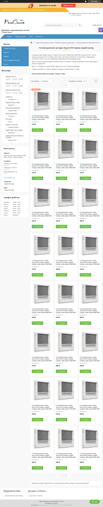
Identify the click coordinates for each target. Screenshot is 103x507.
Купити (38, 130)
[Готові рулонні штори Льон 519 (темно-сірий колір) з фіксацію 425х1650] (90, 149)
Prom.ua (61, 501)
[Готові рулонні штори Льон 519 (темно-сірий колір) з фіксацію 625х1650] (66, 293)
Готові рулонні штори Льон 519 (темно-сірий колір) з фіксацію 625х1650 (66, 310)
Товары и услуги (20, 36)
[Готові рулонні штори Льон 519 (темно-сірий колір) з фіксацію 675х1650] (42, 342)
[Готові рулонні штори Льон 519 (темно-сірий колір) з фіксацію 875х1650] (90, 438)
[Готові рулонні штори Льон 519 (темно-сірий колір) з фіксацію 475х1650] (66, 197)
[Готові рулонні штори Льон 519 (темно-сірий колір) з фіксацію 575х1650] (90, 245)
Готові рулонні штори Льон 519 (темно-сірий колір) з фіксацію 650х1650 (90, 310)
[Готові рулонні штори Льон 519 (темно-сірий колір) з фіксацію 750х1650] (42, 390)
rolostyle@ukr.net (9, 178)
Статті (6, 64)
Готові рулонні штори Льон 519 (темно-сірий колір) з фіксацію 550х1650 (66, 262)
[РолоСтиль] (14, 22)
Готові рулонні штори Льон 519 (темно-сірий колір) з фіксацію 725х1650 (90, 359)
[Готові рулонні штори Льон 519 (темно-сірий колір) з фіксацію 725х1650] (90, 342)
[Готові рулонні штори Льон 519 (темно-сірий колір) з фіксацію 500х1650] (90, 197)
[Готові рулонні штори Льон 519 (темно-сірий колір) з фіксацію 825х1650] (42, 438)
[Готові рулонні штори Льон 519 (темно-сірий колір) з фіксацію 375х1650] (42, 149)
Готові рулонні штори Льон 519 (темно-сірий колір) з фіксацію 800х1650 (90, 407)
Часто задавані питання (12, 60)
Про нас (6, 52)
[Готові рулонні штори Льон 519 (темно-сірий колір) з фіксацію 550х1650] (66, 245)
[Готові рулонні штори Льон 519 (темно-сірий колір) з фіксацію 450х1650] (42, 197)
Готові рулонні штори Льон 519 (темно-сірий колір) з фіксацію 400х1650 (66, 166)
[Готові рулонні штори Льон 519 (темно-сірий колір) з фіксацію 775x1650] (66, 390)
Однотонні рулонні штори (45, 43)
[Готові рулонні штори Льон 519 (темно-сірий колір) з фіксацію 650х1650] (90, 293)
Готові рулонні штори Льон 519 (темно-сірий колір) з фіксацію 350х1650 (90, 117)
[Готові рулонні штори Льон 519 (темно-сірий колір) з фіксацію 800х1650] (90, 390)
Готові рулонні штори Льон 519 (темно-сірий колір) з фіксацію (40, 117)
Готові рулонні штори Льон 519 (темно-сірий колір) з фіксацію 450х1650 (42, 214)
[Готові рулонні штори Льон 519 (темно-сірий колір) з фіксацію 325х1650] (66, 100)
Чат (96, 502)
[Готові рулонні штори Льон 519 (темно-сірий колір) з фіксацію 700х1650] (66, 342)
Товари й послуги (9, 48)
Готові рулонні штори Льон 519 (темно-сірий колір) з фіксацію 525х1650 (42, 262)
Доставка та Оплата (36, 496)
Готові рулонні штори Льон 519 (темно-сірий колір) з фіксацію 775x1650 (66, 407)
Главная (9, 36)
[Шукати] (80, 25)
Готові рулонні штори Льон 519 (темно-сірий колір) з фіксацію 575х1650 (90, 262)
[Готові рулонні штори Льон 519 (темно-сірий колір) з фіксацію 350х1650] (90, 100)
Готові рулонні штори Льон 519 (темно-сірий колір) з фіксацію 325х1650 (66, 117)
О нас (31, 36)
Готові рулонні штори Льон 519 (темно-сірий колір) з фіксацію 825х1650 (42, 455)
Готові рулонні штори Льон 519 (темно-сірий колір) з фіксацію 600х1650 (42, 310)
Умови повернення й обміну (14, 496)
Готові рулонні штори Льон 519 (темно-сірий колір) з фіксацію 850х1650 (66, 455)
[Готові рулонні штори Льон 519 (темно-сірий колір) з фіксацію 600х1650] (42, 293)
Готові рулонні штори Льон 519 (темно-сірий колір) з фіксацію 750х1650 (42, 407)
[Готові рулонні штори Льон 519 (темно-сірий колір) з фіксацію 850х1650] (66, 438)
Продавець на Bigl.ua (51, 503)
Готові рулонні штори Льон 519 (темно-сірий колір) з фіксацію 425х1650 (90, 166)
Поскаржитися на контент (47, 505)
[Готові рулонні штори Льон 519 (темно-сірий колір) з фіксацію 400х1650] (66, 149)
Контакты (39, 36)
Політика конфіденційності (64, 505)
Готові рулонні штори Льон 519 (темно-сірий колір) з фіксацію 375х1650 (42, 166)
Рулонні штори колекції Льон (65, 43)
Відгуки (6, 56)
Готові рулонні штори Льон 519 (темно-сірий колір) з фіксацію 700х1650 (66, 359)
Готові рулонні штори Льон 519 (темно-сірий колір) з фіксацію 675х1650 (42, 359)
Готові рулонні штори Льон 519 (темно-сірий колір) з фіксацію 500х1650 (90, 214)
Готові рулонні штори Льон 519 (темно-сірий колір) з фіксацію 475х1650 (66, 214)
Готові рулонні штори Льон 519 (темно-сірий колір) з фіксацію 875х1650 (90, 455)
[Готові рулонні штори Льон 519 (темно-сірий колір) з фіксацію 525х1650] (42, 245)
